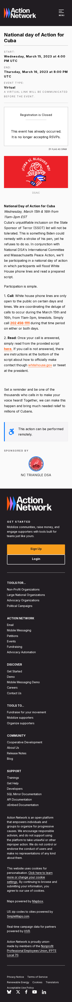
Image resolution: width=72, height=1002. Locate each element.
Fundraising (14, 646)
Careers (12, 687)
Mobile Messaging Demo (23, 682)
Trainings (13, 777)
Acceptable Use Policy (20, 987)
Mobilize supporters (20, 717)
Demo (11, 676)
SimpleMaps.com (18, 916)
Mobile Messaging (19, 630)
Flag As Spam (59, 149)
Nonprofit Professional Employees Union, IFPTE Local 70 (31, 950)
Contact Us (14, 693)
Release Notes (16, 753)
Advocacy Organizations (23, 600)
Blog (10, 758)
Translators (52, 982)
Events (11, 641)
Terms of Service (37, 976)
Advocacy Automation (21, 652)
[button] (62, 15)
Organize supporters (20, 723)
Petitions (12, 635)
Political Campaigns (19, 605)
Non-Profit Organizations (23, 589)
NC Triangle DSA (36, 475)
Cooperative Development (24, 742)
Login (36, 558)
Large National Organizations (26, 595)
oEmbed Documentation (23, 805)
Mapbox (37, 901)
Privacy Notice (15, 976)
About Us (13, 747)
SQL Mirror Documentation (24, 794)
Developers (15, 788)
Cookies (37, 982)
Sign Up (36, 548)
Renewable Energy (18, 982)
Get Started (14, 671)
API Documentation (19, 799)
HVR (27, 931)
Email (10, 625)
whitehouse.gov (40, 365)
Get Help (13, 783)
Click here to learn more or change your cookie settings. (30, 877)
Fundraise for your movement (26, 712)
